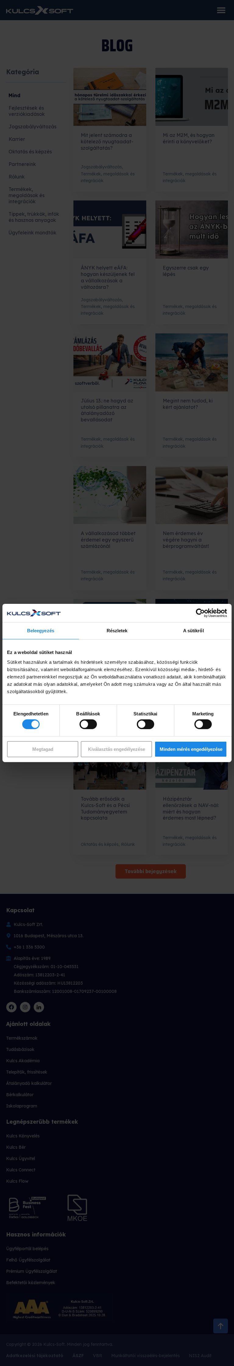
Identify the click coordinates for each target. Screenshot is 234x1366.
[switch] (88, 724)
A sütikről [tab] (193, 630)
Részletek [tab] (117, 630)
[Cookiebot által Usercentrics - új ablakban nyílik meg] (200, 613)
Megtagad (42, 749)
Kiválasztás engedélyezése (116, 749)
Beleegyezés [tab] (40, 630)
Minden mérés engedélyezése (191, 749)
